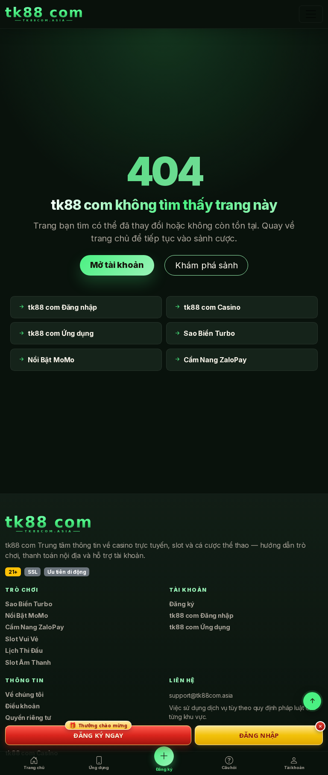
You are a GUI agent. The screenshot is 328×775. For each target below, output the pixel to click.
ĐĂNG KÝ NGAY (98, 732)
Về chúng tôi (24, 695)
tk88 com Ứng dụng (199, 627)
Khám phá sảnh (206, 265)
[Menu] (311, 14)
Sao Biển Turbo (29, 604)
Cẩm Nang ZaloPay (34, 627)
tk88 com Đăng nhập (201, 615)
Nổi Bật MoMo (26, 615)
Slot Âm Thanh (28, 662)
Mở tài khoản (117, 265)
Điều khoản (22, 706)
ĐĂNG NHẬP (259, 735)
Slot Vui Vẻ (21, 639)
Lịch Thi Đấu (24, 651)
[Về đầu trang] (312, 701)
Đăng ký (181, 604)
